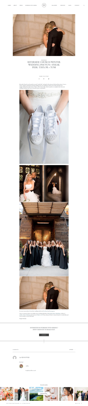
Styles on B (40, 315)
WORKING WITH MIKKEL (31, 5)
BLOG (70, 5)
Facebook (45, 311)
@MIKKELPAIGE (43, 393)
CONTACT (77, 5)
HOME (9, 5)
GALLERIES (54, 5)
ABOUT (15, 5)
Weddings (44, 60)
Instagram (52, 311)
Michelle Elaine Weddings (54, 313)
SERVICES (62, 5)
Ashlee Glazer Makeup (24, 315)
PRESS (21, 5)
